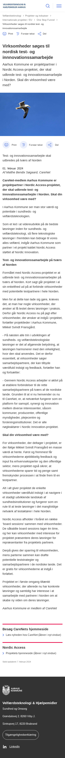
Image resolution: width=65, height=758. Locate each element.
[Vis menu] (59, 6)
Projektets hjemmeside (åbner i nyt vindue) (31, 653)
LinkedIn (15, 746)
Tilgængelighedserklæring (20, 734)
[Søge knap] (47, 6)
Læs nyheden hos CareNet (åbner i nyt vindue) (33, 634)
